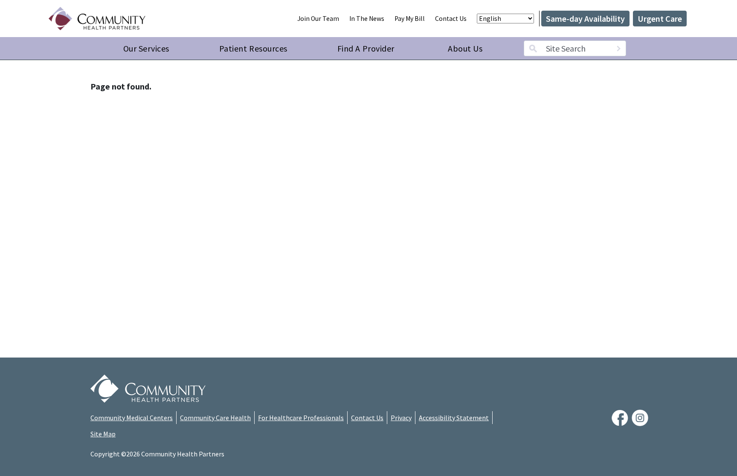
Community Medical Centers (131, 417)
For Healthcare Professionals (301, 417)
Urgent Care (660, 18)
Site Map (103, 434)
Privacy (401, 417)
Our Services (146, 48)
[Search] (618, 48)
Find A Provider (366, 48)
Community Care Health (215, 417)
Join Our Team (318, 18)
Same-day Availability (585, 18)
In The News (366, 18)
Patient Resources (253, 48)
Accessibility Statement (454, 417)
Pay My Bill (410, 18)
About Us (465, 48)
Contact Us (451, 18)
